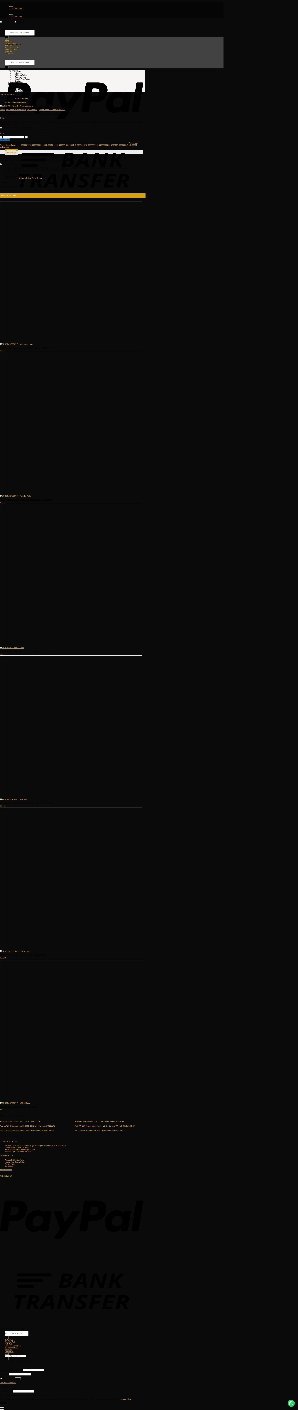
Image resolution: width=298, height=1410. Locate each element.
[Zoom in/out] (3, 1407)
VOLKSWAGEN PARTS (17, 91)
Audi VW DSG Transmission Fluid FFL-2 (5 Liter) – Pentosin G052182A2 (27, 1126)
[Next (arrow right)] (3, 1409)
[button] (291, 1403)
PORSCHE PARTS (15, 85)
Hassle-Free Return (22, 79)
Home (2, 110)
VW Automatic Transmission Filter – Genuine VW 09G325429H (99, 1131)
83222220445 (93, 145)
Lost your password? (8, 1383)
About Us (8, 51)
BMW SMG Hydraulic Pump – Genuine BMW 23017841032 (23, 955)
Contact (18, 81)
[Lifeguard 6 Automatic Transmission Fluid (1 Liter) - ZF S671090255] (14, 799)
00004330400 (37, 145)
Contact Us (9, 1166)
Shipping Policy (21, 75)
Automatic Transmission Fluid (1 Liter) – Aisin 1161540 (20, 1121)
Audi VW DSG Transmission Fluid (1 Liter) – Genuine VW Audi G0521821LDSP (105, 1126)
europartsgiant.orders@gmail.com (22, 1149)
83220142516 (82, 145)
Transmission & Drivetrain (16, 110)
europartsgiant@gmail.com (15, 102)
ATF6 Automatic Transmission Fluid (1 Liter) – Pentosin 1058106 (24, 348)
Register (4, 1403)
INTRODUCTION (14, 71)
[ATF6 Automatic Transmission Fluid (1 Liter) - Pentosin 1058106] (16, 344)
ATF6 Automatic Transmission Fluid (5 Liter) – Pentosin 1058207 (24, 651)
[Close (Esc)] (1, 1407)
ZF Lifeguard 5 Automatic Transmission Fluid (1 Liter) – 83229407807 (26, 500)
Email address (6, 1391)
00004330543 (71, 145)
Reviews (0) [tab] (11, 153)
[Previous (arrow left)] (1, 1409)
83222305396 (104, 145)
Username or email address (11, 1370)
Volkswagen (4, 147)
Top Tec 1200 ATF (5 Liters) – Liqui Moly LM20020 (19, 1107)
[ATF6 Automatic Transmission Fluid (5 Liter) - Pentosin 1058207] (12, 648)
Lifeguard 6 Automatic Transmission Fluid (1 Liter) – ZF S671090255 (26, 803)
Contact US (9, 53)
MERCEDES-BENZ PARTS (18, 89)
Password (4, 1374)
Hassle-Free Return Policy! (15, 1162)
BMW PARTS (13, 83)
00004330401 (48, 145)
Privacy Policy (20, 77)
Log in (18, 1378)
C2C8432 (114, 145)
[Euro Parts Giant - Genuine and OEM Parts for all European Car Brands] (14, 22)
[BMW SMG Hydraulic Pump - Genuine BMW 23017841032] (15, 951)
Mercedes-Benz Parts (13, 47)
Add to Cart (5, 140)
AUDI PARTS (13, 87)
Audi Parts (9, 45)
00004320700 (26, 145)
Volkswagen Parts (11, 49)
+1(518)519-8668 (21, 98)
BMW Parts (9, 41)
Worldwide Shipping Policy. (15, 1160)
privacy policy (125, 1399)
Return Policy (37, 178)
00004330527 (60, 145)
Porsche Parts (10, 43)
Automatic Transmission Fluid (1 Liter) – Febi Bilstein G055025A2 (99, 1121)
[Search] (7, 37)
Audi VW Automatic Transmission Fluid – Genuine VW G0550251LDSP (27, 1131)
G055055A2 (123, 145)
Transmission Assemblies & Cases (52, 110)
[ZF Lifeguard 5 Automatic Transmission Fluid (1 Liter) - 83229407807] (15, 496)
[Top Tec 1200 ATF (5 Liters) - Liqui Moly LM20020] (15, 1103)
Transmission (32, 110)
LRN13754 (133, 145)
